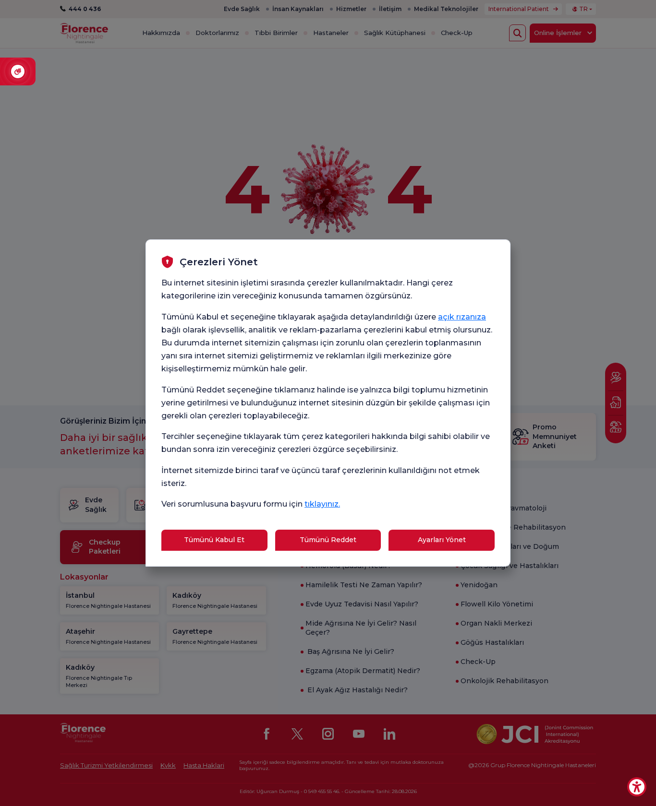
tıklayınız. (322, 504)
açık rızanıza (462, 316)
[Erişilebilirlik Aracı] (636, 786)
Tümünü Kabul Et (214, 539)
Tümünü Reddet (328, 539)
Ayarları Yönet (442, 539)
